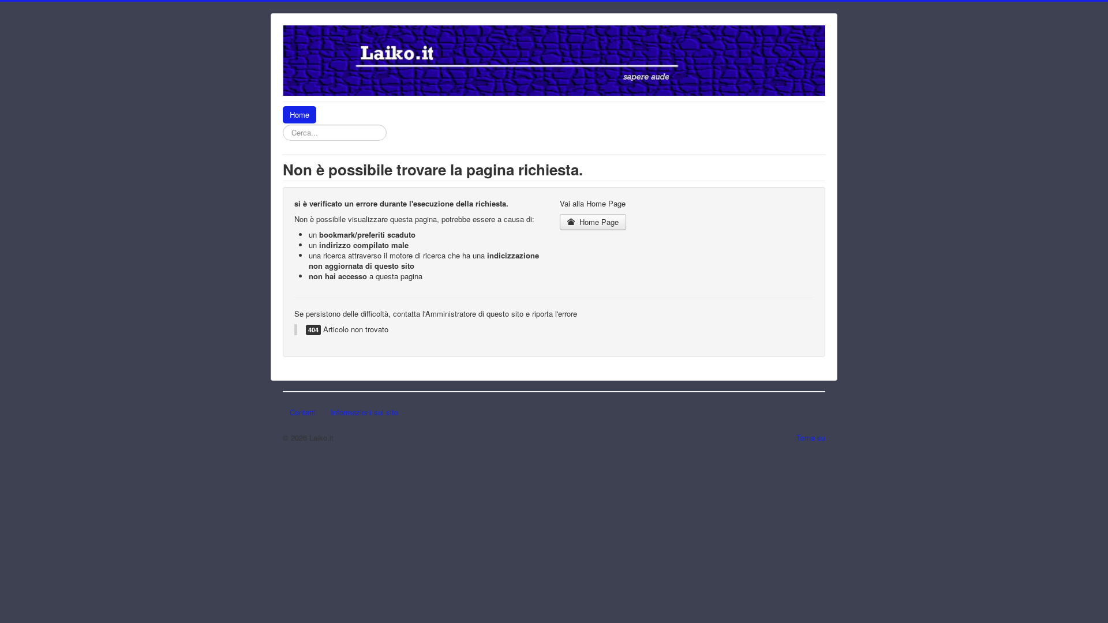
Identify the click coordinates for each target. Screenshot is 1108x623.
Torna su (810, 437)
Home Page (598, 221)
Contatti (303, 412)
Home (299, 114)
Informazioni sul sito (364, 412)
